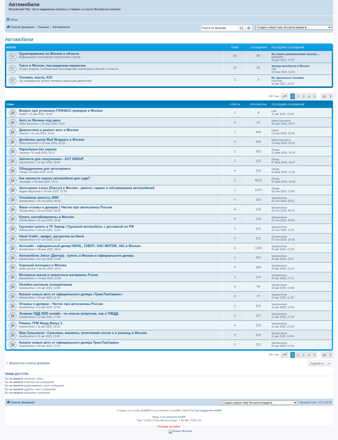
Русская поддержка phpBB (205, 410)
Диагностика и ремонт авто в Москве (48, 130)
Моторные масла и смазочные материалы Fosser (58, 275)
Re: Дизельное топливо (287, 77)
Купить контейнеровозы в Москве (46, 217)
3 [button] (303, 96)
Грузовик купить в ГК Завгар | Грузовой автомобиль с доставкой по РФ (76, 226)
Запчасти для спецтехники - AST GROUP (51, 159)
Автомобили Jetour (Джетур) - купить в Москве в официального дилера (76, 255)
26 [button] (324, 96)
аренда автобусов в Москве (290, 65)
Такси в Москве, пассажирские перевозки (52, 65)
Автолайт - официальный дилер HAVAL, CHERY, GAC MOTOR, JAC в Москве (80, 246)
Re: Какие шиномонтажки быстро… (295, 54)
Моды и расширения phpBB (169, 416)
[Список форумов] (7, 5)
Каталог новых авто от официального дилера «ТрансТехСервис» (70, 294)
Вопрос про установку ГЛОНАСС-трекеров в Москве (61, 110)
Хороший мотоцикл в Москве (42, 265)
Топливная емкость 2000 (38, 197)
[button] (284, 96)
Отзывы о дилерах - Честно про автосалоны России (61, 304)
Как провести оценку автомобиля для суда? (54, 178)
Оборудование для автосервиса (45, 168)
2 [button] (298, 96)
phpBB (145, 410)
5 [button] (314, 96)
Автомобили (19, 39)
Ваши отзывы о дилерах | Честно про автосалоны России (65, 207)
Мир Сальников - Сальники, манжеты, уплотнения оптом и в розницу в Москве (83, 333)
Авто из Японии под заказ (39, 120)
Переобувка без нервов (38, 149)
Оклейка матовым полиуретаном (45, 284)
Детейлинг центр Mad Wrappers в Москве (51, 139)
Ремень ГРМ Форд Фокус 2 (40, 323)
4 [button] (309, 96)
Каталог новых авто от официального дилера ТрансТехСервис (69, 342)
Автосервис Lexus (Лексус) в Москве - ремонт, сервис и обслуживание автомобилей (86, 188)
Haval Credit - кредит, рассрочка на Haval (51, 236)
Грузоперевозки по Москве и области (49, 53)
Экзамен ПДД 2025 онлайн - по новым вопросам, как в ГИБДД (68, 313)
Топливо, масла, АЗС (36, 77)
